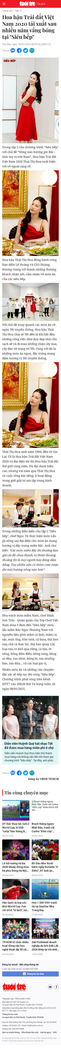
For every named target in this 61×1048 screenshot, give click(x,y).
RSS (55, 1032)
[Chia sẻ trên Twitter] (25, 50)
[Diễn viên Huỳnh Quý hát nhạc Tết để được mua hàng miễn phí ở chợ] (30, 717)
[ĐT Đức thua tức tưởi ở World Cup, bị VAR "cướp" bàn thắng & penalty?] (15, 810)
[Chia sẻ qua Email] (31, 50)
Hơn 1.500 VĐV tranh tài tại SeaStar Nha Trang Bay (44, 906)
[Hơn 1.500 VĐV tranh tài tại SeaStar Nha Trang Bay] (45, 889)
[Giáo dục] (41, 4)
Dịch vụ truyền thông (11, 1032)
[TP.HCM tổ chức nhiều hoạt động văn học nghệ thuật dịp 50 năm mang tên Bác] (15, 928)
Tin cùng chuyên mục (26, 793)
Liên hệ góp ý (45, 1032)
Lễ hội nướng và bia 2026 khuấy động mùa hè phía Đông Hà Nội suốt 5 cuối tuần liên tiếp (15, 871)
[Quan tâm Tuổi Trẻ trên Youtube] (50, 987)
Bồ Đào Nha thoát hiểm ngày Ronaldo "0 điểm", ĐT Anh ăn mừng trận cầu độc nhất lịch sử (45, 871)
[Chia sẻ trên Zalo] (12, 50)
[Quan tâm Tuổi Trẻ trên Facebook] (56, 987)
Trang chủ (7, 10)
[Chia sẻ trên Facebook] (19, 50)
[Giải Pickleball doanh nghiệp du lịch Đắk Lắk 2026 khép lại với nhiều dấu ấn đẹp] (45, 928)
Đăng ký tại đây (35, 973)
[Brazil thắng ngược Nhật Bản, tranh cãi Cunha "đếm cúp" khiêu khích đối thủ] (45, 810)
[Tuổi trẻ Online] (28, 4)
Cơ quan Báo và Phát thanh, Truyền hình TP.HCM (22, 1017)
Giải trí (18, 10)
